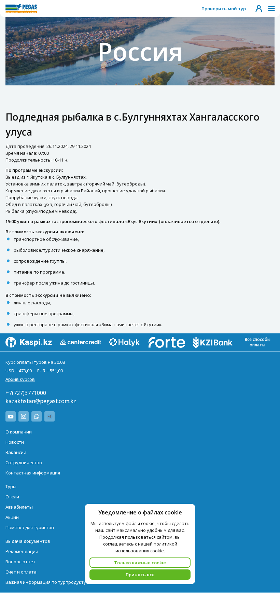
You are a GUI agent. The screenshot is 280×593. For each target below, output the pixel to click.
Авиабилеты (19, 507)
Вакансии (15, 452)
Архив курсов (20, 379)
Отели (12, 497)
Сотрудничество (23, 462)
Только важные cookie (140, 563)
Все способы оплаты (257, 342)
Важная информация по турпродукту (45, 582)
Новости (14, 442)
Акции (12, 517)
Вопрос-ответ (20, 561)
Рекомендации (21, 551)
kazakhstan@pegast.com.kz (40, 401)
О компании (18, 432)
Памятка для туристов (29, 527)
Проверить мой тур (223, 8)
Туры (10, 486)
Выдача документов (27, 541)
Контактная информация (32, 473)
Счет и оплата (21, 572)
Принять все (140, 574)
